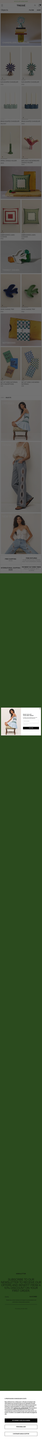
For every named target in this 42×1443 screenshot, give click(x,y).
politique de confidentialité (21, 1408)
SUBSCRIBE (31, 728)
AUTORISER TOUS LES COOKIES (21, 1420)
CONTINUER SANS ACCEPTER (21, 1433)
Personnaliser (21, 1426)
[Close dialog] (40, 708)
